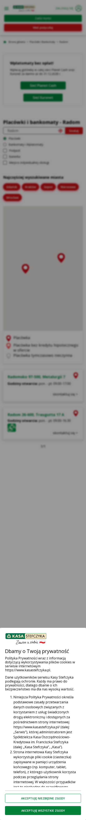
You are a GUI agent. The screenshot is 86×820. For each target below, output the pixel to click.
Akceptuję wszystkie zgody (43, 811)
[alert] (43, 410)
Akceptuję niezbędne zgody (43, 798)
